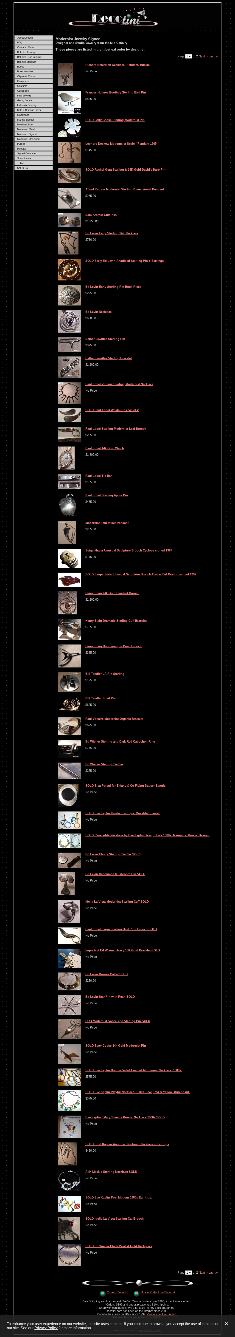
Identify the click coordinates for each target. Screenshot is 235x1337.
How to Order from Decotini (157, 1292)
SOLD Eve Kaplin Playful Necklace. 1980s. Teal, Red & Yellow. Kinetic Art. (137, 1092)
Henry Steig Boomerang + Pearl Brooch (113, 646)
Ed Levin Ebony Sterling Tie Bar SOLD (112, 854)
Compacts (23, 81)
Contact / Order (26, 47)
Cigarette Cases (26, 76)
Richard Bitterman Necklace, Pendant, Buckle (117, 65)
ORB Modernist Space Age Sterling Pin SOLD (117, 1021)
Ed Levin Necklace (98, 312)
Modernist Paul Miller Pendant (107, 523)
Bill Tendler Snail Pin (100, 698)
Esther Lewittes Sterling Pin (105, 339)
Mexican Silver (25, 124)
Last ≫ (213, 56)
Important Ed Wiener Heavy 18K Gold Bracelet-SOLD (122, 950)
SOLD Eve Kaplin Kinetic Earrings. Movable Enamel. (122, 813)
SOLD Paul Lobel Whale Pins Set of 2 (112, 410)
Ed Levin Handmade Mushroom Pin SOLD (115, 874)
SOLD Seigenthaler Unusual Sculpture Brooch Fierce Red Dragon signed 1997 (140, 574)
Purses (21, 143)
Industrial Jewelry (27, 105)
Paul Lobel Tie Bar (98, 476)
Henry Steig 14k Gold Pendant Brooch (112, 593)
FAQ (19, 42)
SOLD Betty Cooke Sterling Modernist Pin (115, 120)
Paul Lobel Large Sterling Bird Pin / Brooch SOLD (121, 929)
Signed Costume (26, 153)
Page (181, 56)
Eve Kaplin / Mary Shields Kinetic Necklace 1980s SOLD (125, 1117)
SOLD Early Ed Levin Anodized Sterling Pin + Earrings (124, 261)
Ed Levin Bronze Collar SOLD (106, 974)
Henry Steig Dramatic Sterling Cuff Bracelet (116, 620)
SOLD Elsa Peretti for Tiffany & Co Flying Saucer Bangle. (125, 785)
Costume (22, 86)
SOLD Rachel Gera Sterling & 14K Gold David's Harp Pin (125, 169)
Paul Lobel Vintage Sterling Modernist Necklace (119, 384)
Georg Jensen (25, 100)
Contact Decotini (117, 1292)
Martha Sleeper (25, 119)
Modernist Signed (26, 134)
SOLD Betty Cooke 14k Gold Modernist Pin (115, 1045)
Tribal (20, 163)
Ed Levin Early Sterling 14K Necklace (111, 233)
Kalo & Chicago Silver (29, 110)
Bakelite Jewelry (26, 52)
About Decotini (25, 37)
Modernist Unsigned (28, 139)
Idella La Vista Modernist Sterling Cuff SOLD (117, 901)
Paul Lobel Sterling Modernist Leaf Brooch (115, 428)
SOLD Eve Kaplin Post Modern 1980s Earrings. (118, 1197)
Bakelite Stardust (26, 61)
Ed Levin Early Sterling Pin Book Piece (113, 286)
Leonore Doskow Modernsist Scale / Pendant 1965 (121, 143)
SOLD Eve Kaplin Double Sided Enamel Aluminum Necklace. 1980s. (133, 1070)
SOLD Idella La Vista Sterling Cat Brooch (114, 1218)
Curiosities (23, 90)
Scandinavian (24, 158)
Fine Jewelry (24, 95)
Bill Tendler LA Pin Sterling (104, 674)
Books (20, 66)
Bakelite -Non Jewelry (29, 57)
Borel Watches (25, 71)
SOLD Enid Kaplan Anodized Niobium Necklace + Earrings (127, 1144)
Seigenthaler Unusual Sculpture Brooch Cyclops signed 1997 (128, 550)
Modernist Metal (26, 129)
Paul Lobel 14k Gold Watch (104, 448)
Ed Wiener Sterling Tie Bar (104, 764)
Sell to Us (22, 168)
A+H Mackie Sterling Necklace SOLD (111, 1171)
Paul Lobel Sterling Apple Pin (106, 495)
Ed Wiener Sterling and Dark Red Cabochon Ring (120, 741)
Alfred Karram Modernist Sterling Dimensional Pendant (124, 189)
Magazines (23, 114)
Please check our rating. (162, 1314)
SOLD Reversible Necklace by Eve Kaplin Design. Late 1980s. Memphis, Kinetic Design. (147, 835)
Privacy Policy (46, 1328)
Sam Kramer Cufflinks (101, 215)
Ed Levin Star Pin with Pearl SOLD (110, 996)
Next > (203, 56)
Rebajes (21, 148)
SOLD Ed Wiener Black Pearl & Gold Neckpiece (118, 1246)
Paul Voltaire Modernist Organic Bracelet (114, 719)
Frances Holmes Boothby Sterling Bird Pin (115, 92)
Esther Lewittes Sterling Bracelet (108, 358)
